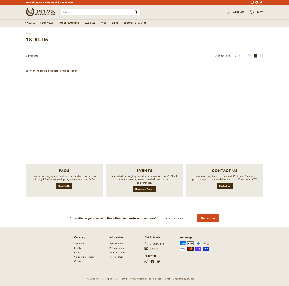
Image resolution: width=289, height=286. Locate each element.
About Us (79, 243)
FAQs (77, 252)
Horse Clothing (69, 22)
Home (29, 33)
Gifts (115, 22)
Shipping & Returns (84, 256)
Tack (104, 22)
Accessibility (116, 243)
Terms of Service (118, 252)
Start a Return (116, 256)
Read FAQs (64, 186)
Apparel (30, 22)
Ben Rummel (164, 278)
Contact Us (224, 186)
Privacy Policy (116, 248)
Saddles (90, 22)
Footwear (47, 22)
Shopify (190, 278)
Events (77, 248)
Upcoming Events (135, 22)
